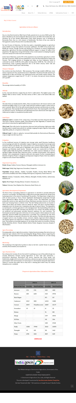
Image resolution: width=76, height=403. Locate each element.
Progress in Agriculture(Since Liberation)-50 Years (38, 271)
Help (48, 357)
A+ (32, 6)
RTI (73, 13)
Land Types (5, 117)
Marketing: (5, 243)
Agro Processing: (7, 230)
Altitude (4, 91)
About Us (30, 13)
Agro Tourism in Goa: (8, 252)
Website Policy (41, 357)
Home (23, 13)
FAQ (27, 357)
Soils (3, 101)
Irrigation (5, 140)
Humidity (5, 83)
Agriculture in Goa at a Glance (28, 27)
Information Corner (61, 13)
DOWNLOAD (38, 339)
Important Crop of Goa (9, 163)
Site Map (32, 357)
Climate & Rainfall (8, 69)
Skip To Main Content (10, 20)
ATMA (51, 13)
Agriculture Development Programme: (14, 190)
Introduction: (6, 31)
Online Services (42, 13)
